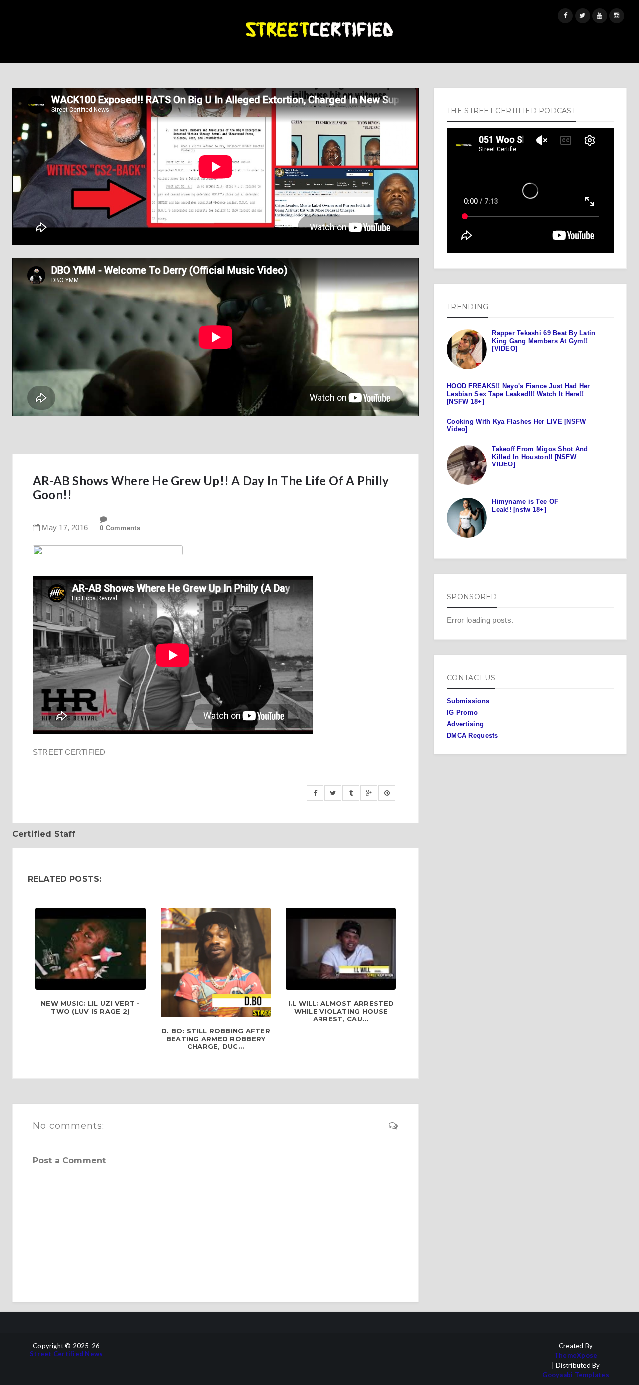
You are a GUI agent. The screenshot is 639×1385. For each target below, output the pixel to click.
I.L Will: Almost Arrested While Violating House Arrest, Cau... (341, 1011)
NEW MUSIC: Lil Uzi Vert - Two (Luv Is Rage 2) (90, 1007)
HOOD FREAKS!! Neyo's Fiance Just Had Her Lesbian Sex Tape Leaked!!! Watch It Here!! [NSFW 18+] (518, 393)
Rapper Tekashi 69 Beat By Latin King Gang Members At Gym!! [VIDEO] (543, 340)
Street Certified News (66, 1354)
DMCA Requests (472, 735)
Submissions (468, 701)
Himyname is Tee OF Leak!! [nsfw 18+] (525, 505)
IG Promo (462, 712)
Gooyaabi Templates (575, 1375)
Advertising (465, 724)
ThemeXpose (576, 1355)
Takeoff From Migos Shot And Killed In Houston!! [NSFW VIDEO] (540, 456)
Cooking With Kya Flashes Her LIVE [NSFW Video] (516, 425)
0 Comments (120, 528)
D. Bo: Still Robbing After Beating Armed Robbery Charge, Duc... (215, 1038)
